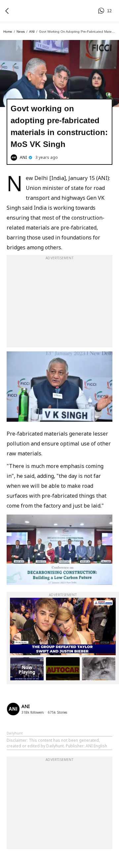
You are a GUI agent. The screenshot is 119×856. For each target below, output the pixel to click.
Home (7, 31)
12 (102, 11)
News (21, 31)
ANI (32, 31)
